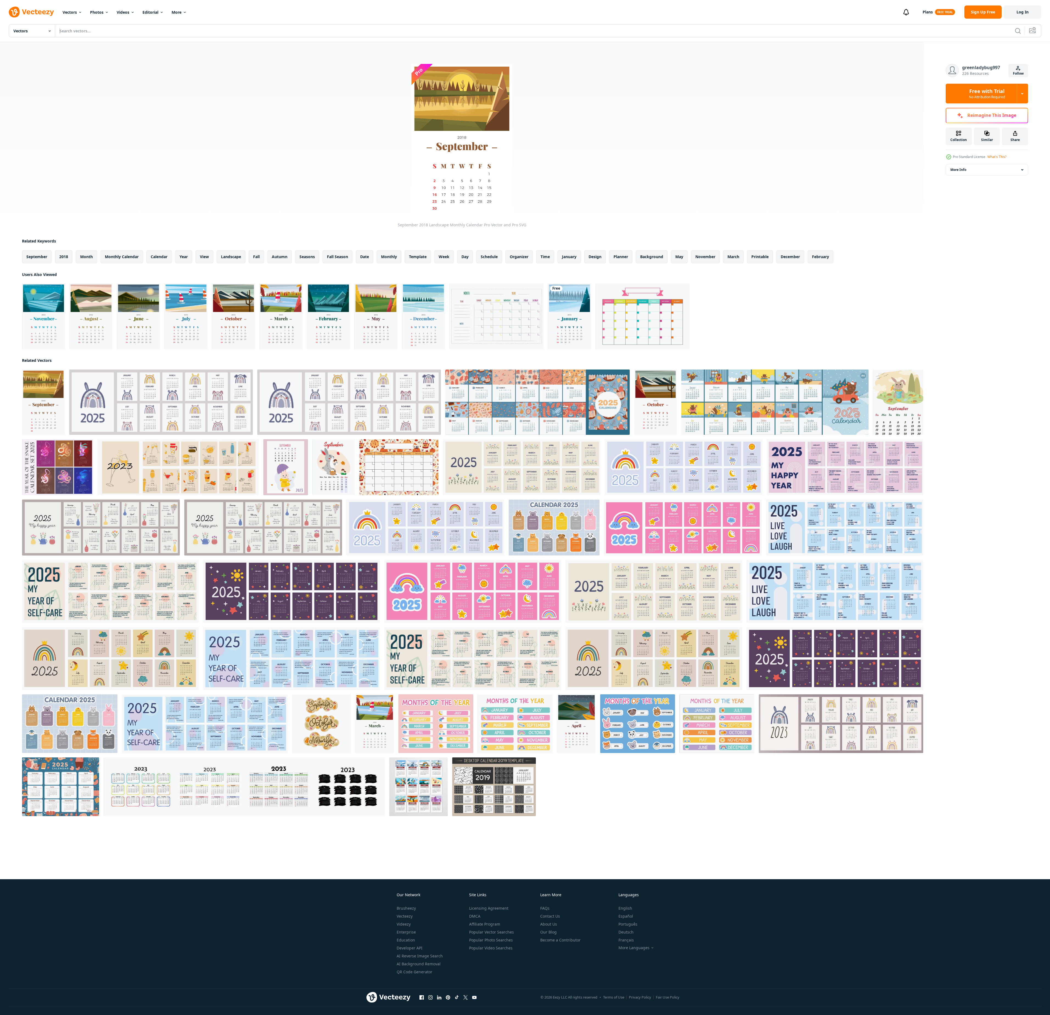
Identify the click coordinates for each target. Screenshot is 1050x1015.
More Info (958, 169)
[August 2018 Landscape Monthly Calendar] (91, 316)
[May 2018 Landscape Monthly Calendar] (375, 316)
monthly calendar (122, 256)
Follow (1018, 73)
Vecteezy (405, 916)
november (705, 256)
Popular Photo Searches (491, 940)
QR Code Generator (414, 971)
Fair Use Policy (667, 997)
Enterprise (406, 932)
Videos (123, 12)
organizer (519, 256)
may (679, 256)
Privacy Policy (640, 997)
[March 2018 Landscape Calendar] (281, 316)
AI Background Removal (419, 963)
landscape (231, 256)
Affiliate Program (484, 924)
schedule (489, 256)
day (465, 256)
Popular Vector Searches (491, 932)
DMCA (474, 916)
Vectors (70, 12)
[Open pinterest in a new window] (448, 997)
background (651, 256)
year (184, 256)
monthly (389, 256)
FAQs (545, 908)
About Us (548, 924)
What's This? (996, 156)
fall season (337, 256)
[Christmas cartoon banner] (398, 467)
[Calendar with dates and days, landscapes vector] (418, 786)
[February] (328, 316)
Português (627, 924)
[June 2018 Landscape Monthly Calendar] (138, 316)
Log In (1023, 12)
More (176, 12)
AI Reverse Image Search (420, 955)
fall (256, 256)
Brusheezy (406, 908)
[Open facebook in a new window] (421, 997)
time (545, 256)
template (418, 256)
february (820, 256)
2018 (63, 256)
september (36, 256)
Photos (96, 12)
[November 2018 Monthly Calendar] (43, 316)
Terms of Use (613, 997)
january (569, 256)
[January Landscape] (569, 316)
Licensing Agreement (488, 908)
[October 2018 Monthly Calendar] (233, 316)
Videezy (404, 924)
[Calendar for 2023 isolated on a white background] (244, 786)
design (595, 256)
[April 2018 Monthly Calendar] (576, 723)
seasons (307, 256)
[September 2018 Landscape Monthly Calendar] (43, 402)
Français (626, 940)
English (625, 908)
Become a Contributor (560, 940)
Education (406, 940)
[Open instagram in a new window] (430, 997)
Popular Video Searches (491, 948)
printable (760, 256)
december (790, 256)
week (444, 256)
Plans (928, 12)
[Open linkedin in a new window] (439, 997)
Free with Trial (987, 93)
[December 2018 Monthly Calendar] (423, 316)
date (364, 256)
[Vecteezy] (31, 12)
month (86, 256)
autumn (279, 256)
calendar (159, 256)
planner (621, 256)
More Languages (633, 948)
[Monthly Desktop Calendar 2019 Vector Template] (494, 786)
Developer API (409, 948)
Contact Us (550, 916)
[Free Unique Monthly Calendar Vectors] (496, 316)
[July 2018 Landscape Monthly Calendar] (186, 316)
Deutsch (626, 932)
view (204, 256)
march (733, 256)
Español (625, 916)
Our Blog (548, 932)
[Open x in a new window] (465, 997)
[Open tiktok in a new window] (457, 997)
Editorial (150, 12)
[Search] (1018, 30)
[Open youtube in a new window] (474, 997)
